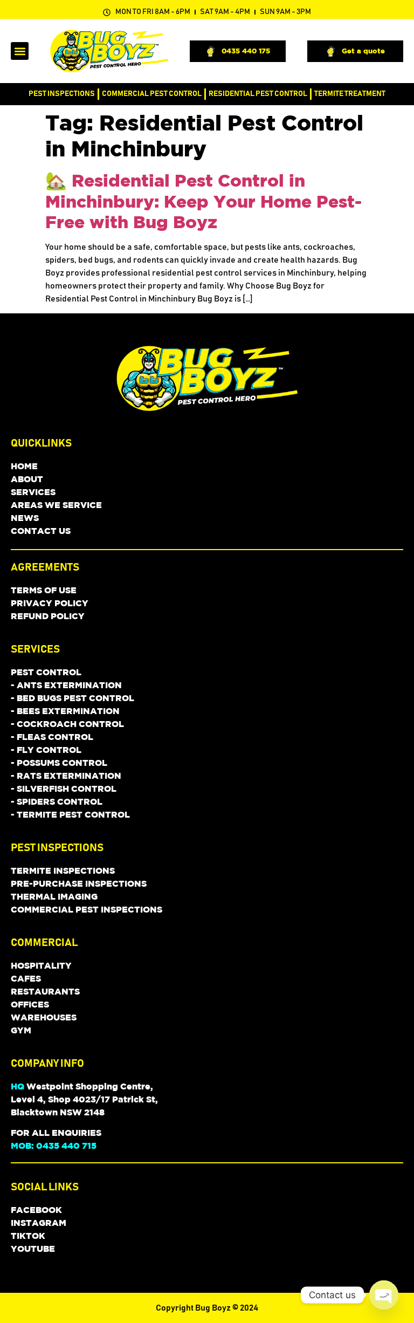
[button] (20, 51)
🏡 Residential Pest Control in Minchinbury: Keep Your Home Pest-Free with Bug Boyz (203, 200)
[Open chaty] (383, 1295)
